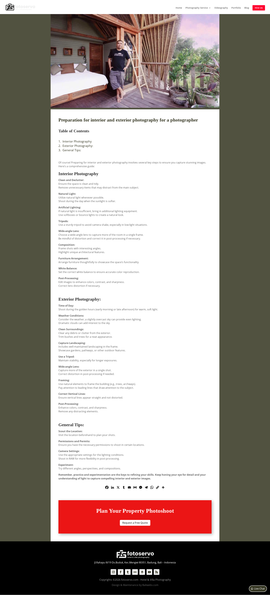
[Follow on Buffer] (142, 572)
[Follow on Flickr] (135, 572)
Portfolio (236, 8)
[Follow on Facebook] (120, 572)
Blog (246, 8)
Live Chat (259, 588)
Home (179, 8)
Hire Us (259, 7)
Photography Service (196, 8)
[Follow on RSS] (156, 572)
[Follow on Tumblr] (128, 572)
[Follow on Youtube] (149, 572)
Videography (221, 8)
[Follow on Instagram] (113, 572)
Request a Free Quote (135, 522)
